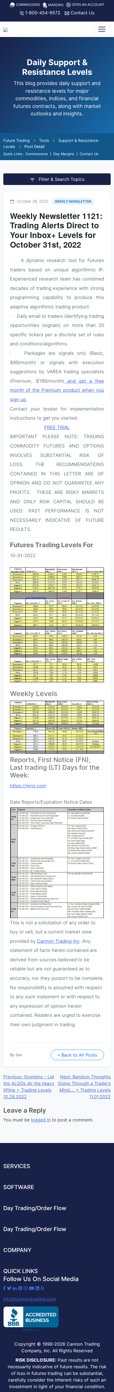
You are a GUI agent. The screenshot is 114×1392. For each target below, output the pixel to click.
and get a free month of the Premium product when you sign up (57, 390)
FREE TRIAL (57, 427)
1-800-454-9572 (42, 12)
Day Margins (63, 154)
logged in (41, 1120)
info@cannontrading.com (29, 1299)
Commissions (27, 4)
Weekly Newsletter (73, 201)
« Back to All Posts (77, 1055)
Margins (55, 5)
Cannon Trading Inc (58, 941)
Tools (44, 140)
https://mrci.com (28, 785)
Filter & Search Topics (60, 179)
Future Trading (16, 140)
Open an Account (87, 4)
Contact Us (81, 12)
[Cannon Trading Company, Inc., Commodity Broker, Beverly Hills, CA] (31, 1318)
